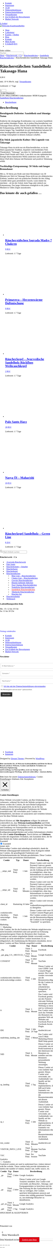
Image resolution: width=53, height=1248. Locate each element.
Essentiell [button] (4, 841)
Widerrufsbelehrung (13, 10)
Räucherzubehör (13, 596)
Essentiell (7, 844)
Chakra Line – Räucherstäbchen (25, 578)
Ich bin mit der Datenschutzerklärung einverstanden (25, 686)
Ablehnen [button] (15, 779)
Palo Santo (10, 564)
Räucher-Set (17, 594)
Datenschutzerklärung (14, 12)
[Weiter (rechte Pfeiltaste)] (4, 1247)
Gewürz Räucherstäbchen (22, 580)
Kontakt (8, 3)
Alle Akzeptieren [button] (27, 779)
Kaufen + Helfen (12, 35)
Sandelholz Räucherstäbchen (11, 98)
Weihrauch (10, 599)
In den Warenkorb (7, 93)
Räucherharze (12, 569)
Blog (7, 37)
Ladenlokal (9, 32)
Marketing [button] (4, 924)
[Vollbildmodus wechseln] (4, 1245)
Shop (7, 30)
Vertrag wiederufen (8, 631)
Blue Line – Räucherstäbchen (24, 576)
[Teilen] (6, 1245)
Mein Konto (10, 42)
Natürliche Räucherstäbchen (23, 587)
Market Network (12, 19)
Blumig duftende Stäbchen (22, 583)
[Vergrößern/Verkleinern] (1, 1245)
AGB (7, 8)
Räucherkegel (12, 571)
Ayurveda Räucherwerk (16, 562)
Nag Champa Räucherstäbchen (24, 585)
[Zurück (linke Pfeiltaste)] (1, 1247)
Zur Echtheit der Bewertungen (17, 17)
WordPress (40, 758)
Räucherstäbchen (31, 55)
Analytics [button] (4, 1159)
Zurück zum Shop (29, 1240)
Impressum (9, 5)
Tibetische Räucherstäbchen (23, 592)
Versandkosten (11, 15)
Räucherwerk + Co (14, 55)
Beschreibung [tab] (10, 102)
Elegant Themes (17, 758)
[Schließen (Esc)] (9, 1245)
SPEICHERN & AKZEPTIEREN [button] (14, 1213)
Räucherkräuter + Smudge (17, 567)
